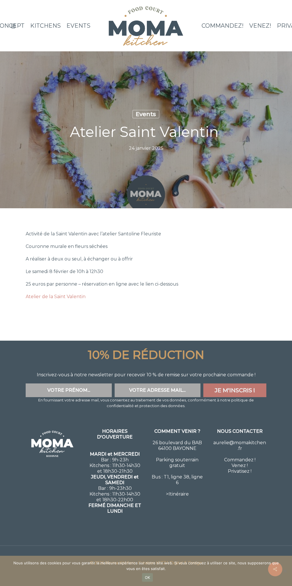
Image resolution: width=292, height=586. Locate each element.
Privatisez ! (240, 471)
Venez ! (240, 465)
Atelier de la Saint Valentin (56, 296)
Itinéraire (179, 494)
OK (147, 577)
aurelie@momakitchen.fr (239, 445)
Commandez (239, 459)
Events (146, 114)
